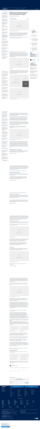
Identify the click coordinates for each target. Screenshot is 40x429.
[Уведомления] (36, 9)
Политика (26, 391)
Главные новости (16, 367)
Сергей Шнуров (20, 367)
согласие (3, 425)
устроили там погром (22, 196)
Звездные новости (11, 367)
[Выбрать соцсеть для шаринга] (28, 19)
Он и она (25, 389)
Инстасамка (24, 367)
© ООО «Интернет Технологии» (11, 418)
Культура (19, 391)
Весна (11, 391)
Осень (25, 390)
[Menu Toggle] (2, 9)
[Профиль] (38, 9)
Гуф (26, 367)
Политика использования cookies (23, 411)
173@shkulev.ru (8, 413)
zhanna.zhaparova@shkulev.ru (4, 416)
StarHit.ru (17, 169)
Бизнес (11, 390)
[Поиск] (35, 9)
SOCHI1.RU (27, 222)
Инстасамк (23, 173)
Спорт (31, 389)
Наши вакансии (3, 391)
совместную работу (16, 174)
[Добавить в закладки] (26, 19)
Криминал (19, 390)
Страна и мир (32, 391)
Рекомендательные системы (22, 412)
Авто (10, 389)
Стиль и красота (33, 390)
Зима (18, 389)
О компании (3, 389)
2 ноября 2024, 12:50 (11, 17)
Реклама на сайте (4, 390)
